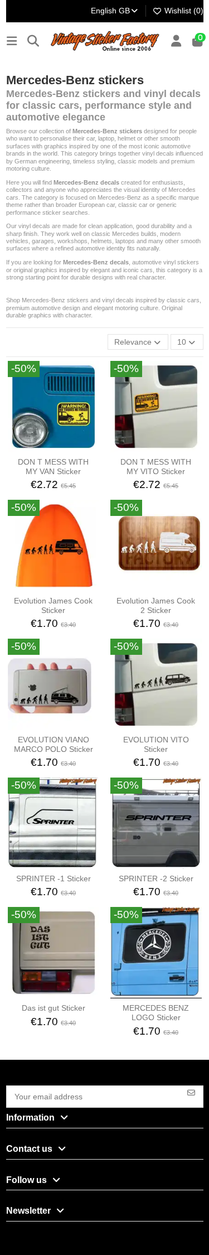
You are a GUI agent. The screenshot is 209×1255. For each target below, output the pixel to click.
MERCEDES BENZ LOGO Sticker (156, 1012)
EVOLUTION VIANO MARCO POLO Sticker (53, 744)
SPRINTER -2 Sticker (156, 878)
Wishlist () (182, 10)
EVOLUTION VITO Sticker (156, 744)
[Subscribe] (191, 1092)
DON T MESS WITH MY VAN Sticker (53, 466)
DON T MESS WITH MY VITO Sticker (155, 466)
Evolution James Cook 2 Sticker (155, 605)
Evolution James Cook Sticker (53, 605)
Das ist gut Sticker (53, 1007)
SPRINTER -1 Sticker (53, 878)
